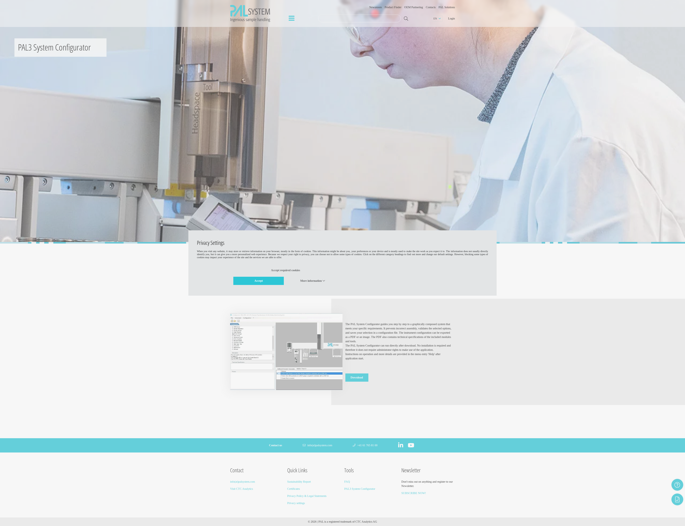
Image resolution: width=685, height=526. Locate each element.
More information (311, 280)
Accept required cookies (285, 270)
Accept (258, 280)
